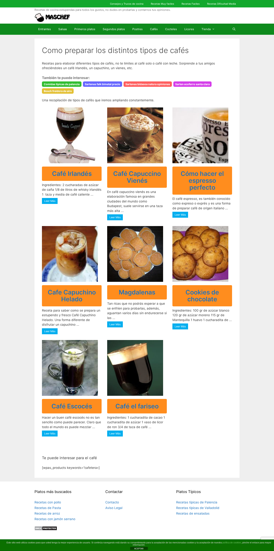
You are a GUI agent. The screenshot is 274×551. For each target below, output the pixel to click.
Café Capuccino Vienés (137, 177)
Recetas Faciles (191, 3)
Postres (137, 29)
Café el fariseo (137, 406)
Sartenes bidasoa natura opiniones (147, 84)
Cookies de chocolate (202, 295)
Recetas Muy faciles (162, 3)
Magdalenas (137, 292)
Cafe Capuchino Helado (72, 295)
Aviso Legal (113, 508)
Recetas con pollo (47, 502)
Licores (189, 29)
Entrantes (44, 29)
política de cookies (231, 542)
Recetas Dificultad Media (221, 3)
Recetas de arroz (47, 513)
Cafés (154, 29)
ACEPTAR (139, 548)
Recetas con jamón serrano (54, 519)
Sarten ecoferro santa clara (192, 84)
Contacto (112, 502)
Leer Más (49, 200)
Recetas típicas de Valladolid (197, 508)
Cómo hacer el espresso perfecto (202, 180)
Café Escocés (71, 406)
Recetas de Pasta (47, 508)
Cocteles (171, 29)
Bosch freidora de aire (58, 91)
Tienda (206, 29)
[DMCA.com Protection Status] (45, 529)
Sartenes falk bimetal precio (102, 84)
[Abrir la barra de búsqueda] (234, 29)
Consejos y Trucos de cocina (126, 3)
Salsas (62, 29)
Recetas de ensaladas (193, 513)
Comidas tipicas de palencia (62, 84)
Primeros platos (84, 29)
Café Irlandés (72, 173)
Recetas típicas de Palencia (196, 502)
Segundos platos (114, 29)
